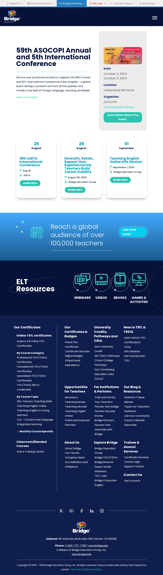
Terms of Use (77, 569)
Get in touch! (132, 481)
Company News (75, 457)
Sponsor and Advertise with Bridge (103, 429)
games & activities (139, 299)
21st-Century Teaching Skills (34, 401)
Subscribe (130, 425)
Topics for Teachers (136, 406)
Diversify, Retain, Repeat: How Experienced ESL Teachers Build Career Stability (79, 165)
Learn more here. (27, 97)
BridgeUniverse (104, 462)
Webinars (130, 411)
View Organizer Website (119, 107)
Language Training (122, 3)
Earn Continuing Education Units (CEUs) (104, 374)
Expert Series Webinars (41, 3)
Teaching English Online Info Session (126, 160)
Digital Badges (74, 356)
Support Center (134, 466)
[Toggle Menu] (154, 17)
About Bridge (148, 3)
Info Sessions (132, 351)
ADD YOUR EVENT (129, 232)
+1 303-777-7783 (75, 545)
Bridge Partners (104, 420)
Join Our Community (137, 416)
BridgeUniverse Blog (72, 3)
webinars (82, 297)
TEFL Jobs (97, 3)
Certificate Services (77, 351)
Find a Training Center (30, 451)
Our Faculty (72, 453)
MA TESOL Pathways (107, 356)
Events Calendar (134, 420)
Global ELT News (134, 397)
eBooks (128, 402)
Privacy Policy (94, 569)
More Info (30, 183)
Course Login (132, 462)
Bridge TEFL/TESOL (106, 457)
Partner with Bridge (107, 406)
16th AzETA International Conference (30, 161)
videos (101, 297)
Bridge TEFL (14, 3)
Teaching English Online (31, 406)
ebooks (120, 297)
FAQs (127, 347)
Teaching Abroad (76, 406)
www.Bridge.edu (98, 545)
